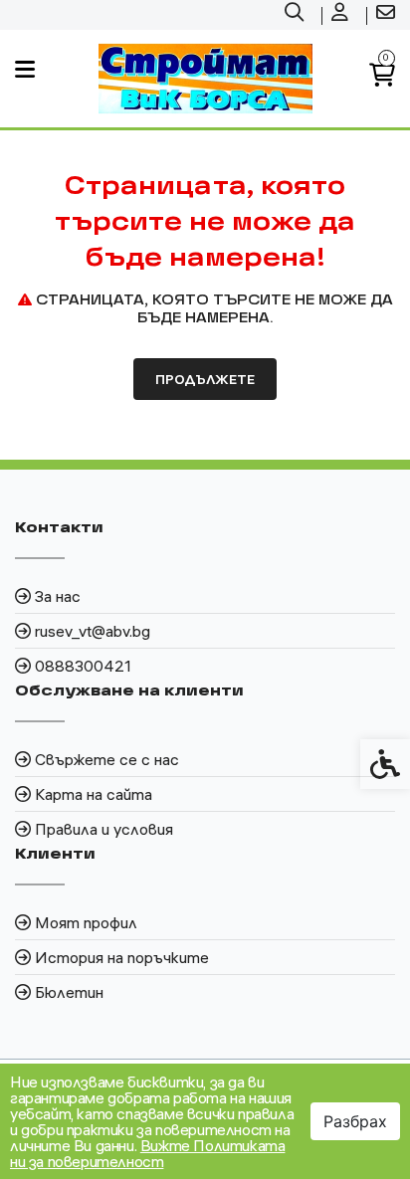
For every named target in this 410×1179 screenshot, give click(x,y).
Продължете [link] (205, 379)
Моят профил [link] (86, 922)
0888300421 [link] (83, 666)
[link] (296, 15)
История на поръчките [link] (122, 957)
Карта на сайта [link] (93, 794)
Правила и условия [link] (104, 829)
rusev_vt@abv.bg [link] (92, 631)
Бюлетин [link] (69, 992)
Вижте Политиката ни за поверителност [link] (147, 1153)
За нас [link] (58, 596)
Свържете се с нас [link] (107, 759)
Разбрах (355, 1121)
